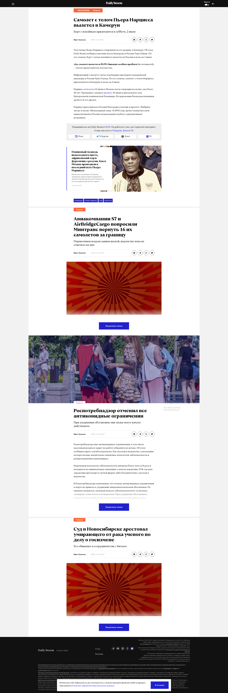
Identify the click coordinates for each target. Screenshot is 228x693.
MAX (107, 127)
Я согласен (159, 685)
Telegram (117, 131)
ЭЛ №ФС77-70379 (172, 644)
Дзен (125, 131)
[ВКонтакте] (122, 648)
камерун (78, 200)
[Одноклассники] (127, 648)
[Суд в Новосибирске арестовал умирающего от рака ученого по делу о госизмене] (134, 554)
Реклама (99, 654)
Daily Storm (114, 3)
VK (131, 131)
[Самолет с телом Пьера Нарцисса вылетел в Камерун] (134, 39)
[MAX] (132, 648)
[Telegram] (113, 648)
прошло (108, 93)
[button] (13, 4)
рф (100, 200)
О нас (97, 649)
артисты (108, 200)
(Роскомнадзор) (145, 644)
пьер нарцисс (90, 200)
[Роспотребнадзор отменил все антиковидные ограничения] (134, 434)
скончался (89, 89)
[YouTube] (118, 648)
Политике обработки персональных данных (93, 686)
